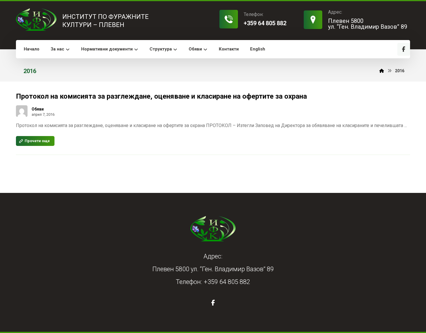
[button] (403, 49)
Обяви (38, 109)
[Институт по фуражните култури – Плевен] (36, 19)
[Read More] (35, 141)
